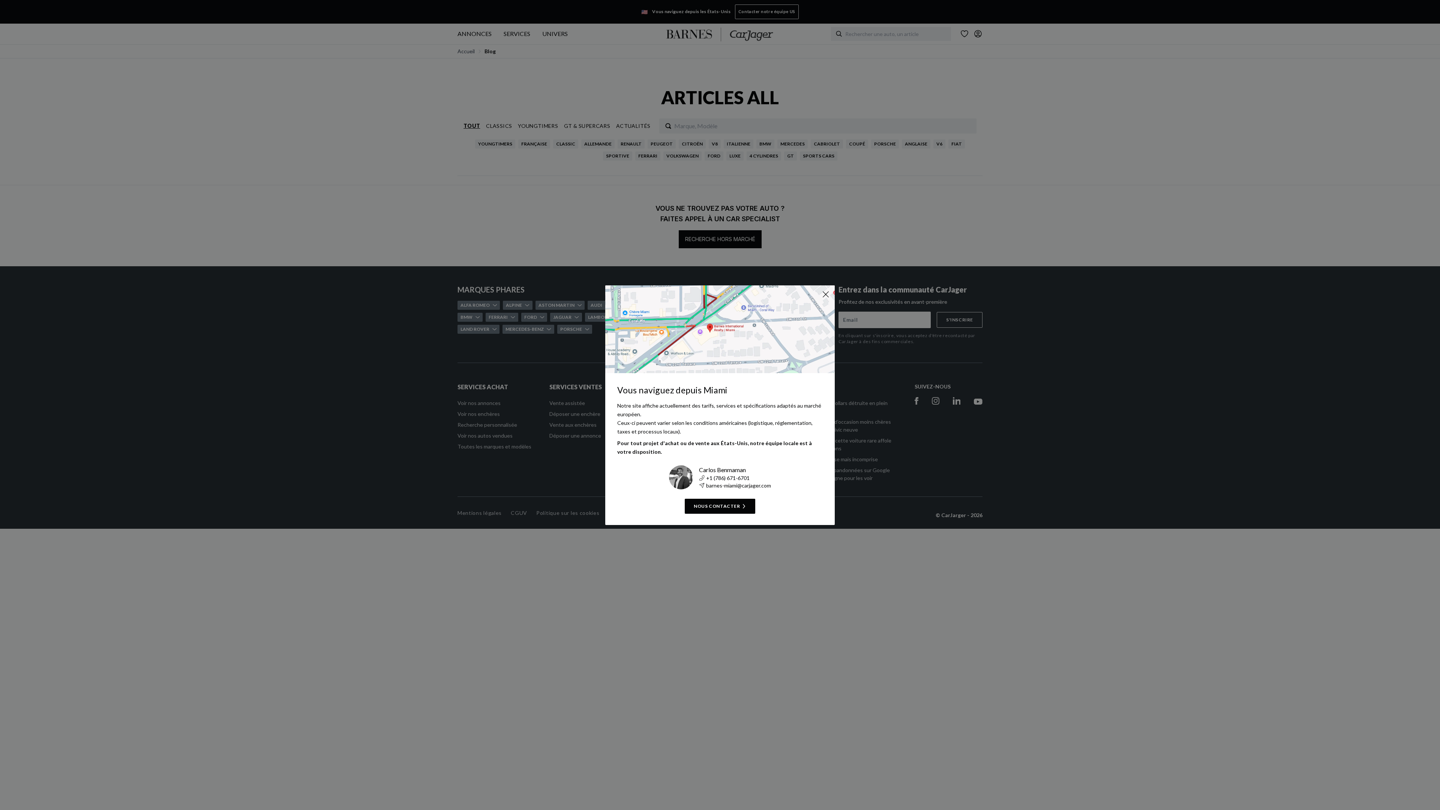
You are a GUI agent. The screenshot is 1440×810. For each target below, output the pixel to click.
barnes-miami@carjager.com (738, 485)
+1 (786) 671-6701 (728, 478)
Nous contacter (717, 506)
